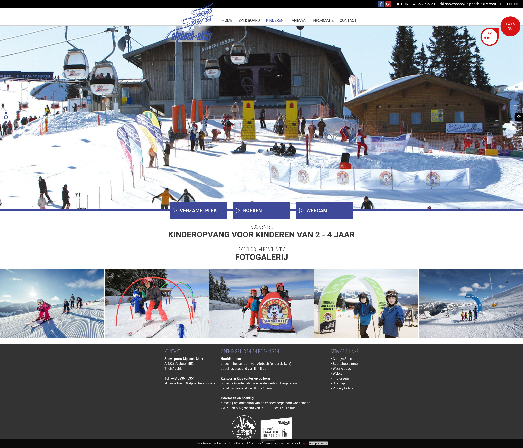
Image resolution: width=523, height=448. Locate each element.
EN (509, 4)
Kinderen (274, 20)
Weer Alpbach (342, 369)
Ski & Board (249, 20)
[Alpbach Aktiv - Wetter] (519, 117)
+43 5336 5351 (415, 4)
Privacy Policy (342, 388)
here (304, 443)
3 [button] (6, 122)
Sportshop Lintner (345, 364)
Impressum (340, 378)
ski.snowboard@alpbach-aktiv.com (467, 4)
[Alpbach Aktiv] (188, 40)
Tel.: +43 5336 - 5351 (179, 378)
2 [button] (6, 117)
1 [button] (6, 113)
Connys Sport (342, 359)
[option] (261, 117)
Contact (348, 20)
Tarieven (297, 20)
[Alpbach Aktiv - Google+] (388, 6)
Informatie (322, 20)
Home (227, 20)
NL (516, 4)
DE (502, 4)
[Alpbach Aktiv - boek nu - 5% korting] (501, 45)
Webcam (338, 373)
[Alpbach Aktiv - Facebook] (381, 6)
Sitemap (338, 383)
